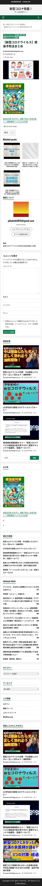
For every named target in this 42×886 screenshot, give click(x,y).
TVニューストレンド (9, 35)
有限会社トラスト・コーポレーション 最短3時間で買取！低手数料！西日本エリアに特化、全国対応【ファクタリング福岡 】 (21, 611)
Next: (19, 244)
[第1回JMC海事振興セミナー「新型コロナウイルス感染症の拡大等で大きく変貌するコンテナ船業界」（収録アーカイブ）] (21, 428)
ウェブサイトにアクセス (21, 229)
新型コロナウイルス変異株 (11, 37)
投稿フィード (8, 708)
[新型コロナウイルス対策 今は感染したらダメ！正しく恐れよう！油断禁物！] (21, 357)
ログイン (6, 704)
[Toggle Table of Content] (11, 133)
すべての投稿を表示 (21, 234)
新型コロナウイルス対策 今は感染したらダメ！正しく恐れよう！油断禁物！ (20, 373)
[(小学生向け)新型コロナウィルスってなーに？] (21, 393)
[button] (3, 17)
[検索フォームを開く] (38, 17)
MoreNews (21, 883)
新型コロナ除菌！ (21, 9)
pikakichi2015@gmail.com (14, 51)
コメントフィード (9, 712)
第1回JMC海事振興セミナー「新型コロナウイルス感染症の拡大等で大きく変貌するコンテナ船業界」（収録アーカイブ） (20, 445)
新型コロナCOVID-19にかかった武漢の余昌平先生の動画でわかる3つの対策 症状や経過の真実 (21, 868)
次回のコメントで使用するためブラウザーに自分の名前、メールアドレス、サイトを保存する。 (21, 324)
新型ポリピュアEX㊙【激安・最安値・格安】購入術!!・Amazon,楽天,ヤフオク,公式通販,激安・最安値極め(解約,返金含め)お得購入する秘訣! (20, 645)
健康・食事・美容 (21, 35)
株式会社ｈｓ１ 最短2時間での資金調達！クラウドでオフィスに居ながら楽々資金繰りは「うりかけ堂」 (21, 601)
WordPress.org (8, 717)
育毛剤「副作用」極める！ (13, 659)
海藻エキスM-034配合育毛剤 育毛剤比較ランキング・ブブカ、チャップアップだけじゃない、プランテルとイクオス (21, 635)
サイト (5, 313)
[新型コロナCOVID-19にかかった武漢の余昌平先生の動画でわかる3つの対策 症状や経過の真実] (21, 850)
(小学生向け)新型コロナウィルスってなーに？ (20, 408)
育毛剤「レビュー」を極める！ (14, 594)
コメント (7, 266)
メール (6, 305)
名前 (5, 297)
